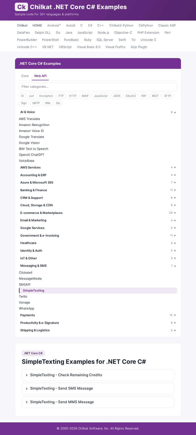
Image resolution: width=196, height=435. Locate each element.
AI (22, 96)
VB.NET (48, 47)
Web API (40, 76)
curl (31, 96)
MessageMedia (30, 278)
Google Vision (29, 143)
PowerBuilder (27, 40)
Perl (167, 32)
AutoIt (70, 25)
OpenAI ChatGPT (31, 155)
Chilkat (22, 25)
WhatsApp (26, 308)
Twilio (23, 296)
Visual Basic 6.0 (88, 47)
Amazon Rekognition (34, 125)
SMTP (36, 103)
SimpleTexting (33, 290)
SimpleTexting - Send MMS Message (62, 402)
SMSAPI (24, 284)
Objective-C (123, 32)
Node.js (103, 32)
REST (155, 96)
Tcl (133, 40)
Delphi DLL (43, 32)
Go (58, 32)
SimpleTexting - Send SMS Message (61, 388)
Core (25, 76)
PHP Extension (148, 32)
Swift (122, 40)
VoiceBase (26, 161)
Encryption (46, 96)
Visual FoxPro (115, 47)
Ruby (88, 40)
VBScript (65, 47)
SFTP (167, 96)
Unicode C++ (27, 47)
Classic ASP (167, 25)
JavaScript (85, 32)
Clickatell (25, 272)
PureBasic (71, 40)
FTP (61, 96)
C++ (100, 25)
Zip (58, 103)
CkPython (146, 25)
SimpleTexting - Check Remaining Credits (66, 375)
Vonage (24, 302)
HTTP (72, 96)
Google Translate (31, 137)
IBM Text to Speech (33, 149)
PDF (144, 96)
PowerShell (50, 40)
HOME (37, 25)
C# (90, 25)
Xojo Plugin (139, 47)
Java (68, 32)
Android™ (54, 25)
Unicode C (148, 40)
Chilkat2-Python (121, 25)
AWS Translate (29, 119)
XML (48, 103)
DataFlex (23, 32)
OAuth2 (131, 96)
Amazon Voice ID (31, 131)
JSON (116, 96)
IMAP (85, 96)
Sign (24, 103)
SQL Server (105, 40)
